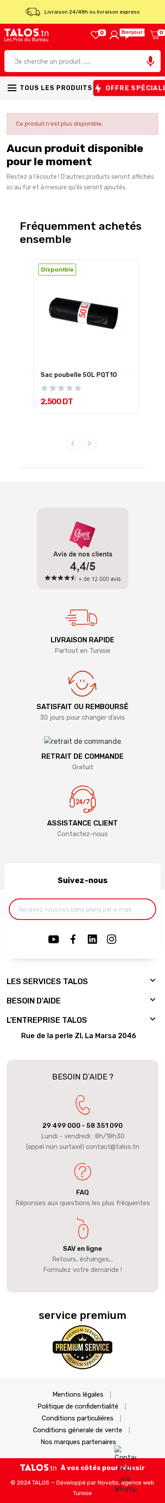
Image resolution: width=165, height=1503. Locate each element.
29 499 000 (61, 1126)
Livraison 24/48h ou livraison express (92, 12)
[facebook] (73, 939)
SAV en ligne (82, 1249)
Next (90, 443)
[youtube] (53, 939)
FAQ (82, 1192)
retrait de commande (82, 756)
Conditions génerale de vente (77, 1430)
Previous (73, 443)
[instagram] (111, 939)
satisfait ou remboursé (82, 707)
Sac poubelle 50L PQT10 (78, 375)
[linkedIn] (92, 939)
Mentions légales (77, 1394)
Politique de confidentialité (77, 1406)
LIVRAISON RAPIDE (82, 640)
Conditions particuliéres (78, 1418)
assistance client (82, 823)
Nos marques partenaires (78, 1442)
